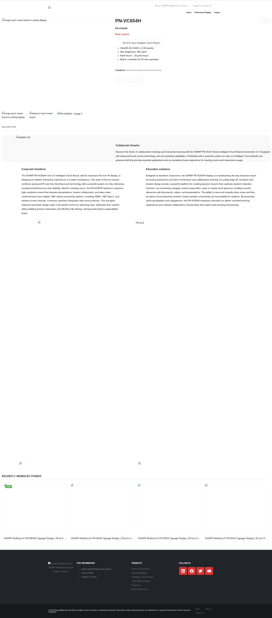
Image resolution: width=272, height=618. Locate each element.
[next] (268, 21)
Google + (135, 79)
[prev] (263, 21)
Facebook (117, 79)
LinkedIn (129, 79)
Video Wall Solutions (141, 581)
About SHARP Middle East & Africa (96, 569)
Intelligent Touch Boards (143, 577)
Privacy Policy (88, 573)
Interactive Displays (134, 70)
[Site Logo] (60, 10)
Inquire (217, 12)
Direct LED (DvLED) (141, 569)
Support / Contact (89, 577)
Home (188, 12)
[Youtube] (209, 571)
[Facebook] (192, 571)
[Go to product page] (102, 509)
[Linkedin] (183, 571)
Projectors (136, 585)
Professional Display (202, 12)
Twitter (123, 79)
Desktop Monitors (140, 589)
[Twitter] (200, 571)
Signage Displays (139, 573)
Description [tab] (9, 127)
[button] (222, 6)
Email (141, 79)
